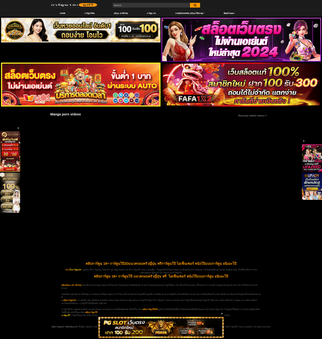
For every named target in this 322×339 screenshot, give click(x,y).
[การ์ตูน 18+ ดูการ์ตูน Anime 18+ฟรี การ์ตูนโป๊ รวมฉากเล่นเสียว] (74, 5)
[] (195, 5)
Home (62, 13)
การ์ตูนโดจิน (90, 13)
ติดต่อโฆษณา (229, 13)
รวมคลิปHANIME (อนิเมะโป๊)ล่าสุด (189, 13)
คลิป (67, 270)
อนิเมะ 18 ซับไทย (121, 13)
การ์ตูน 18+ (151, 13)
